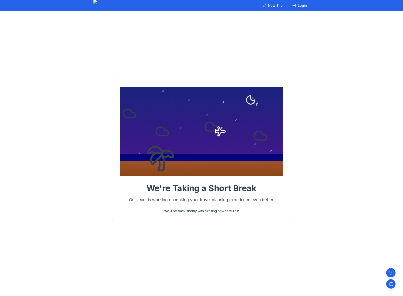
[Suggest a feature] (391, 272)
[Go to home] (110, 5)
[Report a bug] (391, 284)
